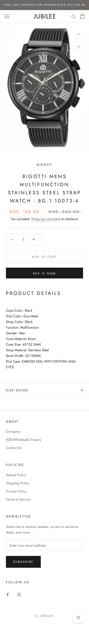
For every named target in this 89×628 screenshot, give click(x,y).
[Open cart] (82, 16)
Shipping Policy (17, 483)
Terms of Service (18, 499)
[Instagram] (19, 594)
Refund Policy (16, 475)
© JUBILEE (44, 616)
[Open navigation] (6, 16)
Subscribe (23, 562)
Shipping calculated (45, 218)
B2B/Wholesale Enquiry (23, 439)
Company (13, 431)
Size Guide (17, 390)
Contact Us (14, 447)
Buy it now (44, 273)
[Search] (73, 16)
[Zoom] (78, 34)
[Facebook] (7, 594)
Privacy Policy (16, 491)
